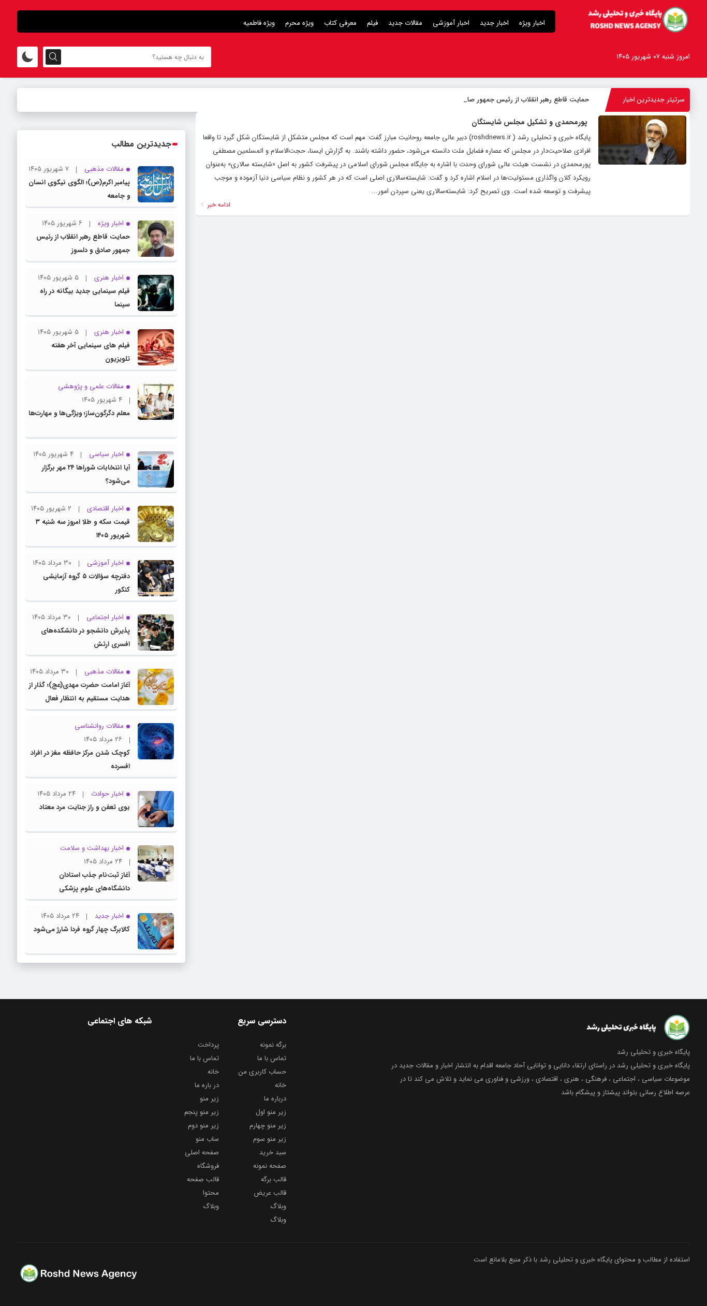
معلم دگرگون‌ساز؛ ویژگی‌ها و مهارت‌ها (79, 413)
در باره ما (207, 1085)
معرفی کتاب (340, 23)
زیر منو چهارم (267, 1125)
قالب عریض (270, 1192)
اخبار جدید (494, 23)
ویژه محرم (299, 23)
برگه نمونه (273, 1044)
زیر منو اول (271, 1112)
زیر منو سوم (269, 1139)
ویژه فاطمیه (259, 23)
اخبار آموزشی (451, 23)
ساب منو (207, 1139)
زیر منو (209, 1098)
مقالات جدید (405, 23)
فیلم (372, 23)
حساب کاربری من (262, 1071)
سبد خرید (272, 1152)
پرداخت (208, 1044)
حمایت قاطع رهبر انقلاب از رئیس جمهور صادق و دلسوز (511, 99)
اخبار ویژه (532, 23)
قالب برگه (273, 1179)
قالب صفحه (203, 1179)
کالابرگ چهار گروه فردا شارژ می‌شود (82, 929)
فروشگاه (208, 1166)
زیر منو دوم (203, 1125)
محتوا (211, 1192)
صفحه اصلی (202, 1152)
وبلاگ (278, 1206)
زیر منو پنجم (201, 1112)
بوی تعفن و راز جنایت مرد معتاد (84, 807)
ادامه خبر (217, 205)
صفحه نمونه (269, 1166)
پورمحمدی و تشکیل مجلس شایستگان (529, 122)
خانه (213, 1071)
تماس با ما (271, 1058)
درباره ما (275, 1098)
